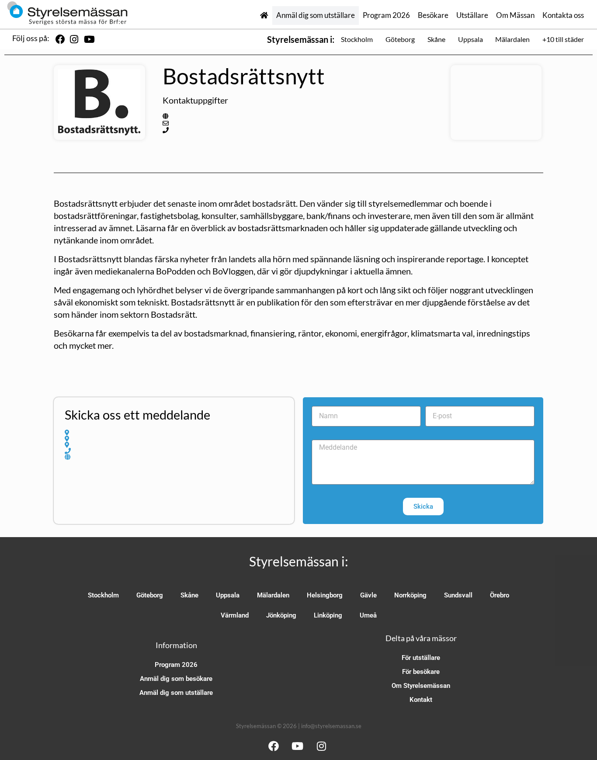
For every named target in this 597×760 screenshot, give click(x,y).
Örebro (499, 595)
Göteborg (400, 39)
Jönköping (281, 615)
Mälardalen (512, 39)
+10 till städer (563, 39)
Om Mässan (515, 15)
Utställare (472, 15)
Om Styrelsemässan (421, 686)
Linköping (328, 615)
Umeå (368, 615)
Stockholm (357, 39)
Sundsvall (458, 595)
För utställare (421, 658)
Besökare (433, 15)
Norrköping (410, 595)
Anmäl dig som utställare (315, 15)
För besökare (421, 672)
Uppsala (470, 39)
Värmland (235, 615)
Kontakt (421, 700)
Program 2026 (386, 15)
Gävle (368, 595)
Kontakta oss (563, 15)
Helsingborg (325, 595)
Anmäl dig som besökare (176, 679)
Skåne (436, 39)
